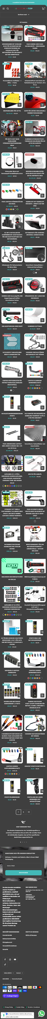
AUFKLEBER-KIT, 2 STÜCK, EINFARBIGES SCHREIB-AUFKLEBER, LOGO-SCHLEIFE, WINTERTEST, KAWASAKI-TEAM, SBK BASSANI (12, 477)
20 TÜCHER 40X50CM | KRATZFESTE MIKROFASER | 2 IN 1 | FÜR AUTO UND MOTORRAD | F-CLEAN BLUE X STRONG (12, 641)
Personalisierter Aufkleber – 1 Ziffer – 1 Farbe (12, 82)
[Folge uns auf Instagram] (10, 959)
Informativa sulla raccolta (10, 1017)
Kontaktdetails (7, 935)
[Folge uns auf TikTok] (5, 964)
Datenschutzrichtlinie (9, 939)
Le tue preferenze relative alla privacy (20, 1014)
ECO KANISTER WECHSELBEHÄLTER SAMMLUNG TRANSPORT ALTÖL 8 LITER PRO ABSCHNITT (35, 416)
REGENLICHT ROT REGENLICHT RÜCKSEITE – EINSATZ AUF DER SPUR (35, 204)
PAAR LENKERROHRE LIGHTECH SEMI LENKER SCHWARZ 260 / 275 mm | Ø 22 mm (12, 446)
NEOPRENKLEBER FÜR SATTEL (12, 111)
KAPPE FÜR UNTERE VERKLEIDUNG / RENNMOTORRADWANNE (35, 112)
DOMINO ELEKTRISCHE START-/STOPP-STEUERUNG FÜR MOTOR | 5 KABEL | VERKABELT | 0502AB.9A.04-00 (35, 705)
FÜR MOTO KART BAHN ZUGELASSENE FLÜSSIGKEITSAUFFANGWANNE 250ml (12, 142)
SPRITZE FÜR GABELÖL (35, 474)
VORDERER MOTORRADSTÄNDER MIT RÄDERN (35, 735)
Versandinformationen (10, 946)
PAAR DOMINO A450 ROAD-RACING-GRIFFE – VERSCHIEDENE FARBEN (35, 46)
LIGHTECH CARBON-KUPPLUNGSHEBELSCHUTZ (12, 767)
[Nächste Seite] (28, 812)
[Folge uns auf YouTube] (14, 959)
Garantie (5, 949)
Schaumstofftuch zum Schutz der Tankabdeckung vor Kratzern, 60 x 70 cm (35, 83)
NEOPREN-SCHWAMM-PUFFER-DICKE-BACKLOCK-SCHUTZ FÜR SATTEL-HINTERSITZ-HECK (35, 173)
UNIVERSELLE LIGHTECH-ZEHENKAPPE (12, 671)
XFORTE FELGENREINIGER (12, 797)
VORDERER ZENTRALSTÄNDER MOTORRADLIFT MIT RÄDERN (35, 353)
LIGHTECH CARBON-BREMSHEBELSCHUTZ (35, 671)
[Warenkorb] (43, 9)
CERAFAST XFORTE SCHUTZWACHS (35, 766)
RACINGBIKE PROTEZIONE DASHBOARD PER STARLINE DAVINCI (12, 546)
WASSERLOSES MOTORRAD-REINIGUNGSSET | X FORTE (12, 702)
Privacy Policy (9, 1007)
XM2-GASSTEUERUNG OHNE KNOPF (12, 326)
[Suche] (8, 9)
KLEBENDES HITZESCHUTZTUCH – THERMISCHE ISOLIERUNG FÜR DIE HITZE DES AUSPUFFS (35, 141)
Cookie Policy (20, 1007)
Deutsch (18, 973)
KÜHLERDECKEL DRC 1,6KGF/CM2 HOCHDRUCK (35, 297)
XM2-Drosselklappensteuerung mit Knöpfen (35, 578)
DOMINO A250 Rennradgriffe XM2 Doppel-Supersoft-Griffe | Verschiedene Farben (12, 298)
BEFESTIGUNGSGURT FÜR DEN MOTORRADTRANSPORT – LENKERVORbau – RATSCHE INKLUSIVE (35, 548)
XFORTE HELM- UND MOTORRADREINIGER (34, 639)
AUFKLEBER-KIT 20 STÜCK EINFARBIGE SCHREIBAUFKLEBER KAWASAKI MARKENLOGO (12, 607)
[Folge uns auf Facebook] (5, 959)
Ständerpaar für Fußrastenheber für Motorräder (12, 266)
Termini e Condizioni (34, 1007)
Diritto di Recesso (31, 935)
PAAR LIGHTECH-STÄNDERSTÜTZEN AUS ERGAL (12, 203)
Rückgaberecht (7, 942)
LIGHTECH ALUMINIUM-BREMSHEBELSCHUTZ (35, 381)
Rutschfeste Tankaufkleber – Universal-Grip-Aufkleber (35, 266)
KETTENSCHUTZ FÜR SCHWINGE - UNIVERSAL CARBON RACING (35, 234)
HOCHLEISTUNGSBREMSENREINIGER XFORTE (12, 414)
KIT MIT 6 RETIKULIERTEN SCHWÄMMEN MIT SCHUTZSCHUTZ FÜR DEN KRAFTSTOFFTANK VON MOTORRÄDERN (12, 236)
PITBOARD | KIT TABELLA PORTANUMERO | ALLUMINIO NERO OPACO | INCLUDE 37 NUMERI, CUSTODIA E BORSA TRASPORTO (12, 512)
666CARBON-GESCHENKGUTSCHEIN (12, 577)
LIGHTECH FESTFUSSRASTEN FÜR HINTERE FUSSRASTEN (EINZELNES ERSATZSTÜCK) (12, 383)
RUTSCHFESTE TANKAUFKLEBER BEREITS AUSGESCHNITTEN (12, 353)
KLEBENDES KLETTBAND (35, 326)
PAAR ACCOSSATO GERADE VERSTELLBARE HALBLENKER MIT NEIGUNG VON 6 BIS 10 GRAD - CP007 (35, 512)
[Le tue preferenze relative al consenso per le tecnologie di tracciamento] (4, 1015)
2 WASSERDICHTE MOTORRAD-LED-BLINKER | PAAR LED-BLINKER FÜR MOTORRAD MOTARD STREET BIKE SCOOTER (12, 737)
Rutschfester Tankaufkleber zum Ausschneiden (35, 445)
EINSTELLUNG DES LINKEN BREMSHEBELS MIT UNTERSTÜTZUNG (35, 799)
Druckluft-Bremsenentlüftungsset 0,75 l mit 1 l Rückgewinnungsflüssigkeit (35, 607)
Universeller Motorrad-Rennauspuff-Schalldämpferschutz (12, 172)
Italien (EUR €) (8, 973)
